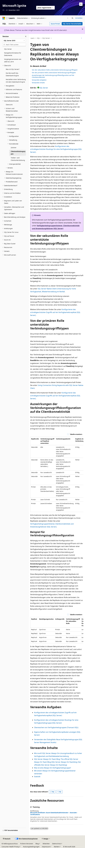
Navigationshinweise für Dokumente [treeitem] (12, 54)
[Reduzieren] (26, 36)
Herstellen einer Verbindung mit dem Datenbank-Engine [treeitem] (16, 80)
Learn (33, 38)
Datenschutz (56, 844)
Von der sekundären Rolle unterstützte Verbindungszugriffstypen (55, 70)
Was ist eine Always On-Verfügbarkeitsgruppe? (52, 768)
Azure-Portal (55, 24)
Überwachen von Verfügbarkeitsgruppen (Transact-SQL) (56, 727)
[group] (56, 474)
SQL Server (46, 38)
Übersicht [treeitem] (9, 105)
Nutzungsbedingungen (31, 847)
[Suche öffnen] (72, 18)
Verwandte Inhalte (38, 83)
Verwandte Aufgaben (39, 80)
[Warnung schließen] (81, 4)
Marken (56, 847)
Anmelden (79, 18)
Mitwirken (46, 844)
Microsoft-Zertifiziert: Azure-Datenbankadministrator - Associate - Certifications (54, 813)
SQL (38, 38)
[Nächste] (68, 18)
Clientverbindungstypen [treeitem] (18, 152)
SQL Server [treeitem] (8, 49)
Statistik (37, 776)
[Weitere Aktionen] (81, 38)
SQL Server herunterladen (72, 24)
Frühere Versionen (26, 844)
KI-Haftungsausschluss (10, 844)
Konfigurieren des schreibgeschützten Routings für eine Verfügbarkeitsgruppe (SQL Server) (56, 149)
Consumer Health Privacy (10, 847)
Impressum (46, 847)
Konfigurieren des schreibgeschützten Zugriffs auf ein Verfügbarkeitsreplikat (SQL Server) (55, 312)
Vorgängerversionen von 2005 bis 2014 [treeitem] (12, 60)
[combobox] (14, 40)
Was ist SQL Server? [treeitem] (12, 69)
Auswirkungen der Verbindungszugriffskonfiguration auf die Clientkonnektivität (53, 76)
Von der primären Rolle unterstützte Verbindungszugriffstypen (54, 73)
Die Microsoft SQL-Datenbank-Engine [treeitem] (12, 74)
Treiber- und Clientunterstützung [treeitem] (18, 159)
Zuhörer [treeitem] (13, 148)
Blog (37, 844)
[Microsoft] (3, 18)
